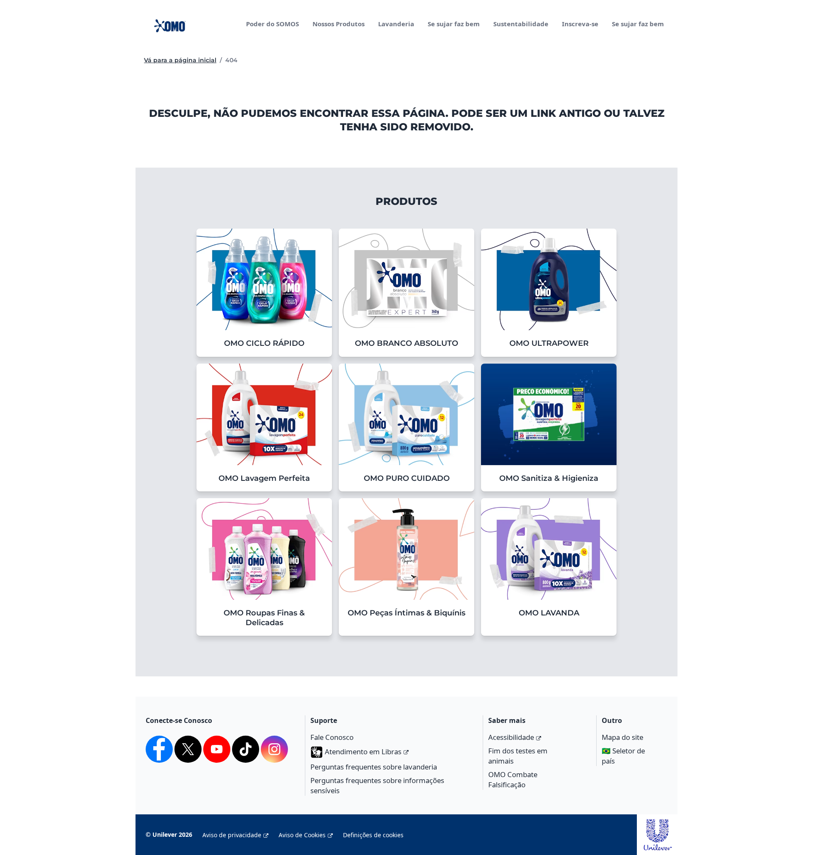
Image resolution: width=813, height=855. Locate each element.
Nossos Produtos (338, 23)
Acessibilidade (511, 737)
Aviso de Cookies (302, 835)
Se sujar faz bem (454, 23)
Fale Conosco (332, 737)
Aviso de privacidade (231, 835)
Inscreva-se (580, 23)
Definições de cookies (373, 835)
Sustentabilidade (520, 23)
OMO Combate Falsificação (512, 779)
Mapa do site (622, 737)
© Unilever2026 (169, 834)
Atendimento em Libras (363, 751)
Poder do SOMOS (272, 23)
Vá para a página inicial (180, 60)
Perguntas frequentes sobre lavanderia (373, 767)
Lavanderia (396, 23)
